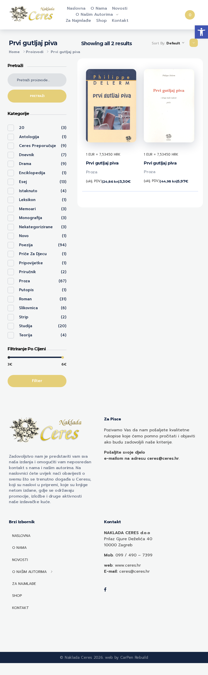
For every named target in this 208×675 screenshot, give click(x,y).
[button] (201, 32)
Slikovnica (28, 308)
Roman (25, 299)
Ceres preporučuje (37, 146)
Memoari (27, 209)
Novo (24, 236)
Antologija (29, 137)
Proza (91, 172)
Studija (25, 326)
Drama (25, 164)
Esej (23, 182)
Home (14, 52)
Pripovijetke (31, 263)
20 (21, 127)
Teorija (25, 335)
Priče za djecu (33, 254)
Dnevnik (26, 155)
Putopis (26, 290)
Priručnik (27, 272)
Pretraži (37, 96)
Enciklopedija (32, 173)
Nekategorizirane (36, 227)
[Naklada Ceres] (33, 14)
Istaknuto (28, 191)
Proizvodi (34, 52)
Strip (23, 317)
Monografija (30, 218)
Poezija (26, 245)
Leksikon (27, 200)
